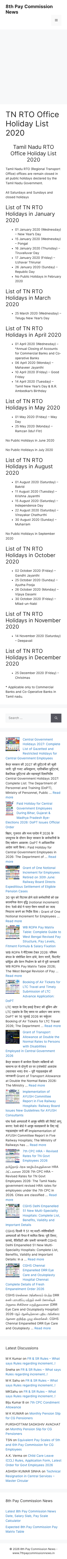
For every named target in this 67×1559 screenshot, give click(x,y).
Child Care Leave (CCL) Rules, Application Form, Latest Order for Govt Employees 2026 (33, 1460)
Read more (14, 921)
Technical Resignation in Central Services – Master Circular (33, 1476)
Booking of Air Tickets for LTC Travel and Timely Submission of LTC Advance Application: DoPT (33, 991)
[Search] (56, 718)
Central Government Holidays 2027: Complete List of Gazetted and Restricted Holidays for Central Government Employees (33, 749)
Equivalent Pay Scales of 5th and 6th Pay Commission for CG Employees (33, 1444)
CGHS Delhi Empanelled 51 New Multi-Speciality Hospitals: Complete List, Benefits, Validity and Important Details (33, 1215)
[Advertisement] (33, 62)
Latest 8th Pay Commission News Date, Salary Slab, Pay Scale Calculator (31, 1516)
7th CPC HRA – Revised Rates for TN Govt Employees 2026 (40, 1155)
